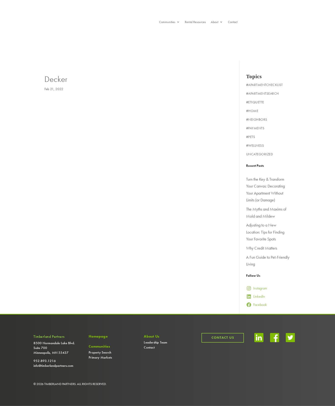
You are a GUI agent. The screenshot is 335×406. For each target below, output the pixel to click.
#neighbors (256, 119)
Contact (232, 22)
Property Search (100, 352)
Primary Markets (100, 357)
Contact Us (222, 337)
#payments (255, 128)
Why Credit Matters (261, 248)
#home (252, 111)
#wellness (255, 145)
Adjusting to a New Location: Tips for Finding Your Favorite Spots (265, 232)
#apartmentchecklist (264, 85)
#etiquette (255, 102)
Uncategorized (259, 154)
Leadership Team (155, 342)
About (214, 22)
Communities (167, 22)
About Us (151, 336)
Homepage (98, 336)
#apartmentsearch (262, 93)
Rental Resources (195, 22)
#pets (250, 137)
